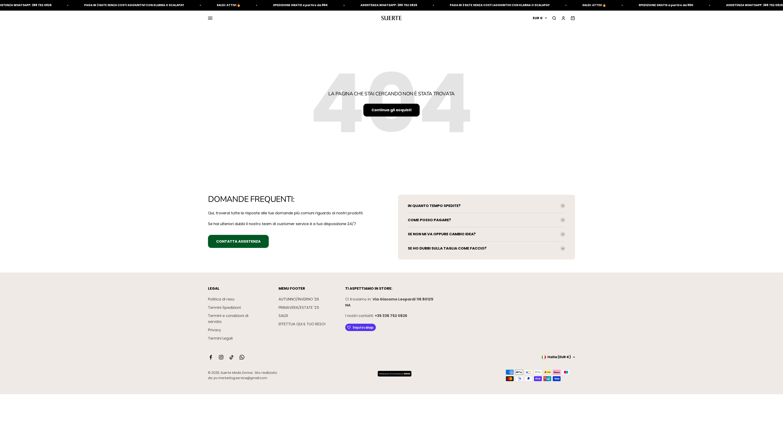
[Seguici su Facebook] (210, 357)
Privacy (214, 329)
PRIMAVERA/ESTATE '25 (299, 307)
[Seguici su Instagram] (221, 357)
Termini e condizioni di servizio (228, 318)
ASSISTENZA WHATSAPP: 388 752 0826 (339, 5)
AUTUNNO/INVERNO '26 (299, 299)
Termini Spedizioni (224, 307)
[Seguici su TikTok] (231, 357)
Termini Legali (220, 338)
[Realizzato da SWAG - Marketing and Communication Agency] (394, 374)
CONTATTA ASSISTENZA (238, 241)
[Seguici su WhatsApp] (242, 357)
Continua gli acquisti (391, 109)
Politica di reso (221, 299)
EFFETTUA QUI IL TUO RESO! (302, 324)
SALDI (283, 315)
